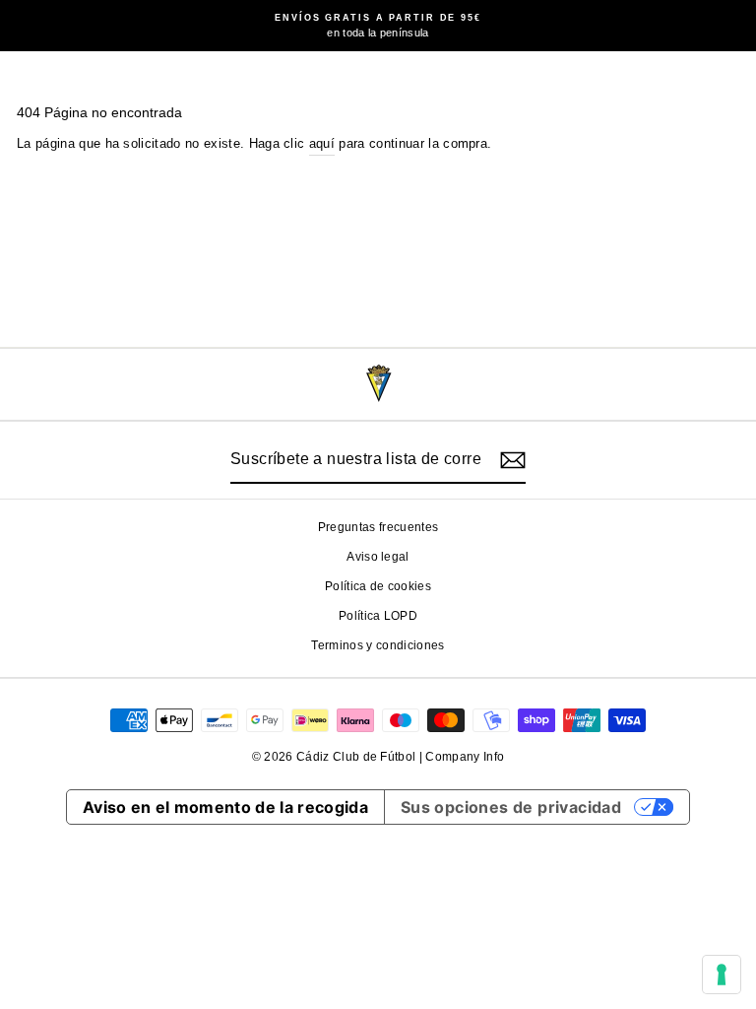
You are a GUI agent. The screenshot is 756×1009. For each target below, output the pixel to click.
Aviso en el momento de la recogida (225, 807)
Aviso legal (378, 557)
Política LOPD (378, 616)
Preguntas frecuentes (378, 527)
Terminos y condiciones (377, 645)
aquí (322, 143)
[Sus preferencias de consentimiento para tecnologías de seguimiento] (721, 974)
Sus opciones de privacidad (511, 807)
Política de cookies (378, 586)
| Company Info (462, 757)
